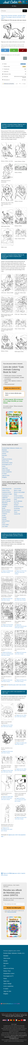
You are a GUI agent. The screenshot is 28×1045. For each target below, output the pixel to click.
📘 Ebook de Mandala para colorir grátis (10, 1003)
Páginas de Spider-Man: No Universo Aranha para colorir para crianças (7, 798)
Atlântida (4, 506)
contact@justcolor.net (13, 1038)
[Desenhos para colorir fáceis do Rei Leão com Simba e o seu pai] (21, 199)
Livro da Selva (17, 488)
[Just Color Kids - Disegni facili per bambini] (16, 1020)
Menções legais (24, 1015)
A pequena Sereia (6, 492)
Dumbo (4, 515)
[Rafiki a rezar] (7, 245)
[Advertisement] (14, 104)
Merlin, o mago (17, 490)
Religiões (4, 477)
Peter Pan (16, 503)
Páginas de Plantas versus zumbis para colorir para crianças (20, 800)
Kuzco (3, 522)
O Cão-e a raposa (18, 495)
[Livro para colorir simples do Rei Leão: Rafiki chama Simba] (7, 224)
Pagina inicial (4, 15)
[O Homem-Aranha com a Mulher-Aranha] (7, 791)
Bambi (3, 508)
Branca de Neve (6, 511)
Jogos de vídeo (5, 475)
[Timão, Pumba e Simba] (21, 236)
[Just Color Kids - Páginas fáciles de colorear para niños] (11, 1020)
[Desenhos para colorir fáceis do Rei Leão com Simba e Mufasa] (21, 170)
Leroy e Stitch (5, 524)
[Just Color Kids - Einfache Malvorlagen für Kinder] (19, 1020)
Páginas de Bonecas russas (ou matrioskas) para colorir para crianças (7, 654)
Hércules (4, 519)
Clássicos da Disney (7, 459)
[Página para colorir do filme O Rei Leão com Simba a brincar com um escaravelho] (7, 178)
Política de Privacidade (18, 1016)
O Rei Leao (23, 63)
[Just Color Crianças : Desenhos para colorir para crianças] (12, 1)
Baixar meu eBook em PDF (12, 388)
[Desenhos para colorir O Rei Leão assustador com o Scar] (7, 200)
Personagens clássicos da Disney (13, 17)
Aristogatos (5, 504)
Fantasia (4, 517)
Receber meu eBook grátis (14, 907)
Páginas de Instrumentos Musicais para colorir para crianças (21, 626)
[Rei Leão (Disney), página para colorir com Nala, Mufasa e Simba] (21, 159)
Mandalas (4, 450)
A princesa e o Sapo (7, 494)
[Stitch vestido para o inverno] (21, 711)
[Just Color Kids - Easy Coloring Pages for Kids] (4, 1020)
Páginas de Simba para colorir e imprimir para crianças (13, 256)
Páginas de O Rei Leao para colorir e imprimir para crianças (14, 126)
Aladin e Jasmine (6, 499)
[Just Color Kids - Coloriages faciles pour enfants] (8, 1020)
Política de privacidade (11, 911)
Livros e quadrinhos (7, 471)
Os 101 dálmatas (18, 501)
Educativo (4, 455)
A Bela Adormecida (6, 488)
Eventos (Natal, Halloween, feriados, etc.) (12, 448)
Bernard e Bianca (6, 510)
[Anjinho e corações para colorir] (21, 763)
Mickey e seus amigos (19, 492)
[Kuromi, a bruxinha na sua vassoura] (7, 746)
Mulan (15, 494)
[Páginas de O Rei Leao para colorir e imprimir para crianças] (2, 873)
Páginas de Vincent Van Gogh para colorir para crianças (21, 572)
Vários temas (5, 451)
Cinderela (4, 513)
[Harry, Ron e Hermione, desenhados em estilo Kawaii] (7, 763)
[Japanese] (25, 1020)
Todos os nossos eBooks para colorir (13, 394)
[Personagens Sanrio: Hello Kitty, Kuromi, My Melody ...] (21, 812)
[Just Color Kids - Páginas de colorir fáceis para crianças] (14, 1020)
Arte (3, 457)
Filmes (3, 466)
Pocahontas (17, 508)
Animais (4, 453)
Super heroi (5, 468)
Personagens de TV (7, 464)
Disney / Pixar (5, 460)
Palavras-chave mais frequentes (8, 1015)
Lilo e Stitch (5, 526)
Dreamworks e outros (7, 462)
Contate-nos (17, 1015)
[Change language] (26, 2)
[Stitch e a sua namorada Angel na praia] (7, 719)
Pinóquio (16, 504)
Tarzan (15, 512)
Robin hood (17, 510)
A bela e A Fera (5, 490)
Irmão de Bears (5, 521)
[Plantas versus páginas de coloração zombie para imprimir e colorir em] (21, 791)
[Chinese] (22, 1020)
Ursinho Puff (17, 513)
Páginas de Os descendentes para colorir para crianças (6, 829)
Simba (24, 66)
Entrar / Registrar (23, 2)
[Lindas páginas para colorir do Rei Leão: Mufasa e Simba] (21, 223)
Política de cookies (9, 1016)
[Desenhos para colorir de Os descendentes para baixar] (7, 822)
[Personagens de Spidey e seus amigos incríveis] (21, 737)
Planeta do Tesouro (18, 506)
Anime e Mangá (6, 470)
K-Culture (4, 473)
